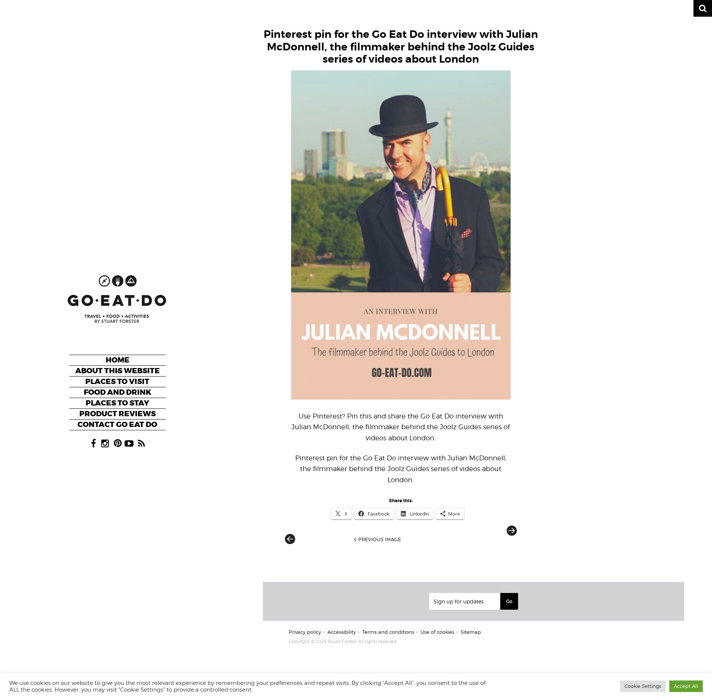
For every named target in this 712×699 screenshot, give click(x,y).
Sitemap (471, 632)
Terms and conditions (388, 632)
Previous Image (379, 539)
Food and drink (117, 392)
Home (117, 360)
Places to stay (117, 403)
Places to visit (117, 382)
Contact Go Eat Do (117, 425)
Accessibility (341, 632)
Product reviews (117, 414)
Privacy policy (305, 632)
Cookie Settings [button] (642, 686)
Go (509, 601)
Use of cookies (437, 632)
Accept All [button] (686, 686)
